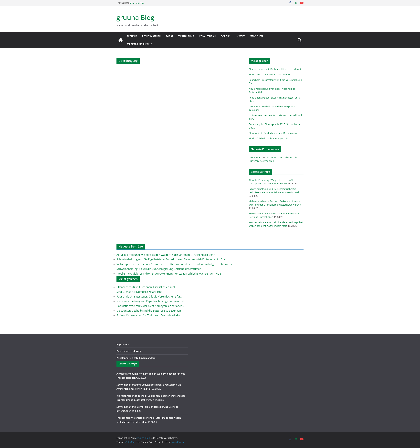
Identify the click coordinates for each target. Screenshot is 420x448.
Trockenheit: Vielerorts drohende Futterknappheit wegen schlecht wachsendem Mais (168, 273)
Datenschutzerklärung (128, 351)
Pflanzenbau (207, 36)
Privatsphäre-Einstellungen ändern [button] (136, 357)
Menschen (256, 36)
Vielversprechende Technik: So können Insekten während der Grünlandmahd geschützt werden (175, 264)
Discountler (255, 157)
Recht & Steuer (151, 36)
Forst (169, 36)
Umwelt (240, 36)
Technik (132, 36)
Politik (225, 36)
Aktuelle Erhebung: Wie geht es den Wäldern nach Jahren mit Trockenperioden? (165, 255)
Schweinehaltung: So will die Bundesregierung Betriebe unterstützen (158, 269)
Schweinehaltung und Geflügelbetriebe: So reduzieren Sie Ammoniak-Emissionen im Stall (171, 259)
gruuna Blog (135, 17)
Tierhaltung (186, 36)
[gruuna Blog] (120, 40)
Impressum (122, 344)
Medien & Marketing (139, 44)
